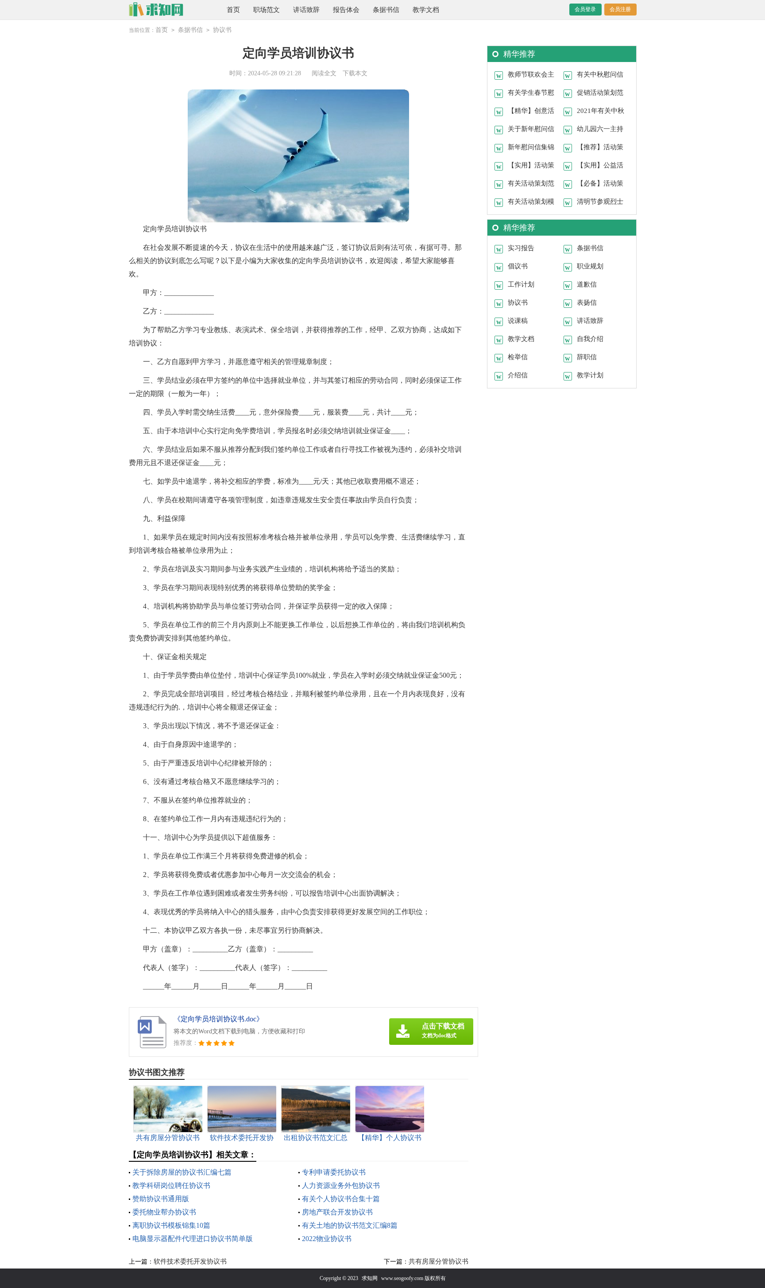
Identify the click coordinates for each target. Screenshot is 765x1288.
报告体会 (346, 9)
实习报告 (521, 248)
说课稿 (518, 320)
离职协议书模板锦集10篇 (171, 1225)
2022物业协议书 (327, 1238)
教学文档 (426, 9)
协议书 (222, 30)
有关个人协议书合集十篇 (341, 1199)
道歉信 (587, 284)
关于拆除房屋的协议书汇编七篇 (182, 1172)
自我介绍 (590, 338)
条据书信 (386, 9)
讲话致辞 (306, 9)
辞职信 (587, 357)
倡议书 (518, 266)
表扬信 (587, 302)
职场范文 (266, 9)
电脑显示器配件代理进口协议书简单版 (192, 1238)
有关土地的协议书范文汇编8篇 (350, 1225)
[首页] (169, 9)
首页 (233, 9)
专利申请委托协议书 (334, 1172)
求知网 (370, 1278)
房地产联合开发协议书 (337, 1212)
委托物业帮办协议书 (164, 1212)
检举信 (518, 357)
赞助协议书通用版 (160, 1199)
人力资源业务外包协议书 (341, 1185)
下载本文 (355, 73)
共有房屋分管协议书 (438, 1261)
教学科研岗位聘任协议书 (171, 1185)
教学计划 (590, 375)
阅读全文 (324, 73)
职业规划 (590, 266)
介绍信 (518, 375)
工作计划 (521, 284)
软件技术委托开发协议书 (190, 1261)
